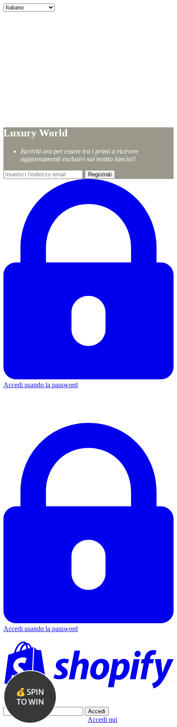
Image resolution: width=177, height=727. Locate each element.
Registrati (100, 174)
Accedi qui (102, 719)
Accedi (96, 711)
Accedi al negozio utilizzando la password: (61, 702)
